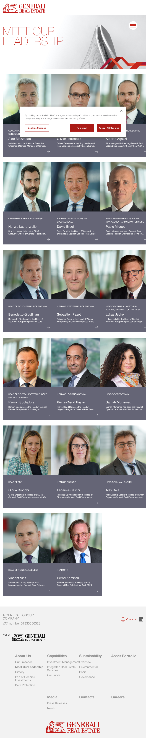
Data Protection (25, 685)
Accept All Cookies (109, 128)
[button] (129, 619)
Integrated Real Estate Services (61, 668)
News (50, 708)
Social (83, 672)
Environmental (88, 667)
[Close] (121, 111)
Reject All (82, 128)
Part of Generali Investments (25, 678)
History (19, 672)
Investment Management (63, 662)
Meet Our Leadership (29, 667)
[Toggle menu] (133, 25)
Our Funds (53, 675)
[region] (73, 122)
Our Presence (24, 662)
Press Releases (57, 703)
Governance (87, 676)
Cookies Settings (37, 128)
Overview (85, 662)
